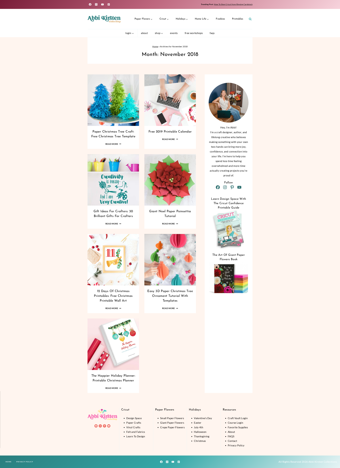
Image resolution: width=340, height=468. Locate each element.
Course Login (235, 422)
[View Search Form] (250, 19)
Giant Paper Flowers (172, 422)
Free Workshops (194, 33)
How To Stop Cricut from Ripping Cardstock (233, 4)
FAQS (231, 436)
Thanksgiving (201, 436)
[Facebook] (90, 4)
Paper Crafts (133, 422)
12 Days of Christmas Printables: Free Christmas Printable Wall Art (113, 296)
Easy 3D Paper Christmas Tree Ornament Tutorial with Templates (170, 296)
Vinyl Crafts (133, 427)
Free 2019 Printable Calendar (170, 131)
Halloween (200, 431)
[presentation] (113, 100)
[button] (38, 446)
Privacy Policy (236, 445)
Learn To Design (135, 436)
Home (155, 46)
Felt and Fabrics (135, 431)
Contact (232, 440)
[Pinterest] (108, 4)
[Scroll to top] (333, 457)
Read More (113, 144)
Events (174, 33)
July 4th (198, 427)
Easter (197, 422)
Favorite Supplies (238, 427)
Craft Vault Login (238, 418)
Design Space (134, 418)
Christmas (200, 440)
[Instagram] (96, 4)
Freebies (220, 19)
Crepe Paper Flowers (172, 427)
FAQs (212, 33)
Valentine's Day (203, 418)
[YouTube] (102, 4)
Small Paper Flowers (172, 418)
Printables (237, 19)
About (144, 33)
